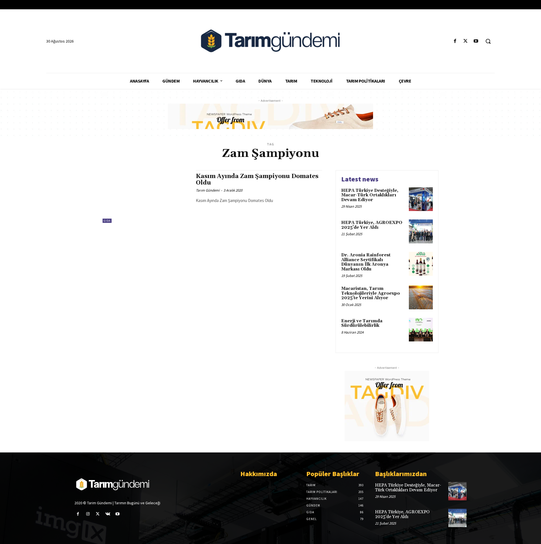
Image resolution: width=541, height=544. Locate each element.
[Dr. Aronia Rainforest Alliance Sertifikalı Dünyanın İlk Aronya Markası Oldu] (421, 264)
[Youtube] (476, 41)
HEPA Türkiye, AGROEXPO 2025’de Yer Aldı (371, 225)
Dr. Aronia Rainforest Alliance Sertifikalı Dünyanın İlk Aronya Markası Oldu (366, 262)
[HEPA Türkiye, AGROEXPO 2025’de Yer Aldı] (421, 231)
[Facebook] (455, 41)
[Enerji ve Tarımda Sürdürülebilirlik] (421, 330)
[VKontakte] (107, 514)
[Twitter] (465, 41)
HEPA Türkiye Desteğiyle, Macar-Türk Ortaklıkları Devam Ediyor (369, 195)
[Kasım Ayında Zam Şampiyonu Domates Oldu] (146, 196)
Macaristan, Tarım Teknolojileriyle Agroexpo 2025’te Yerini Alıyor (370, 293)
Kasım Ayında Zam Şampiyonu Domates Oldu (257, 179)
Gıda (107, 221)
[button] (488, 41)
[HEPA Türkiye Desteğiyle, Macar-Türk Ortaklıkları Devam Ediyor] (421, 199)
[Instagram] (87, 514)
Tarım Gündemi (207, 190)
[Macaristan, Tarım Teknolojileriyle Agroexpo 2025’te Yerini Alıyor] (421, 297)
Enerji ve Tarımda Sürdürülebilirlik (361, 323)
